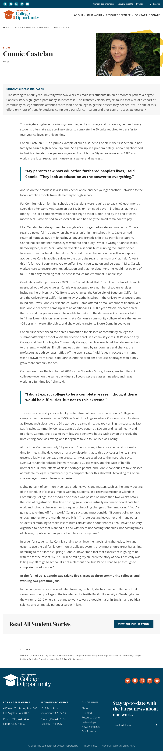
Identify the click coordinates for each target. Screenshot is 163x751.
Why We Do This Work (38, 27)
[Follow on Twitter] (5, 4)
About (85, 708)
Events (139, 3)
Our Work (18, 27)
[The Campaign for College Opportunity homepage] (21, 15)
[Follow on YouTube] (27, 4)
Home (6, 27)
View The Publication (133, 624)
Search (156, 3)
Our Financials (90, 731)
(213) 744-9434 (20, 719)
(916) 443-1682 (54, 723)
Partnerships (89, 722)
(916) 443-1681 (57, 719)
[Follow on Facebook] (11, 4)
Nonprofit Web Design (114, 745)
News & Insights (125, 3)
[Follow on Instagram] (16, 4)
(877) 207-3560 (16, 723)
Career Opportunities (103, 3)
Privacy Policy (90, 745)
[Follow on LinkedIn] (22, 4)
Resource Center (91, 717)
